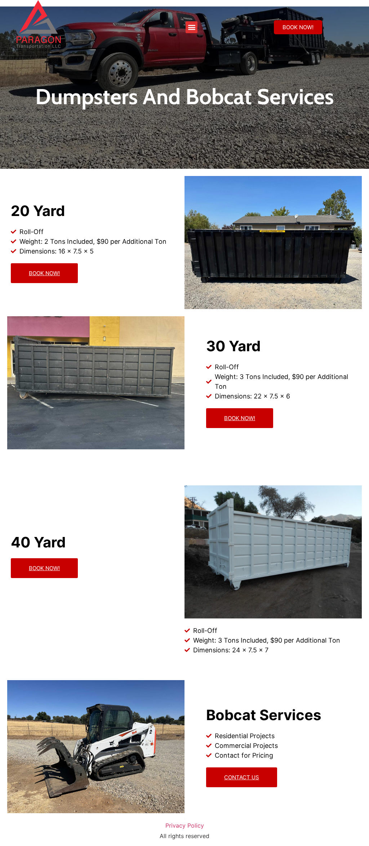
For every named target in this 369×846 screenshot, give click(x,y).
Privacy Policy (184, 825)
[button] (191, 27)
